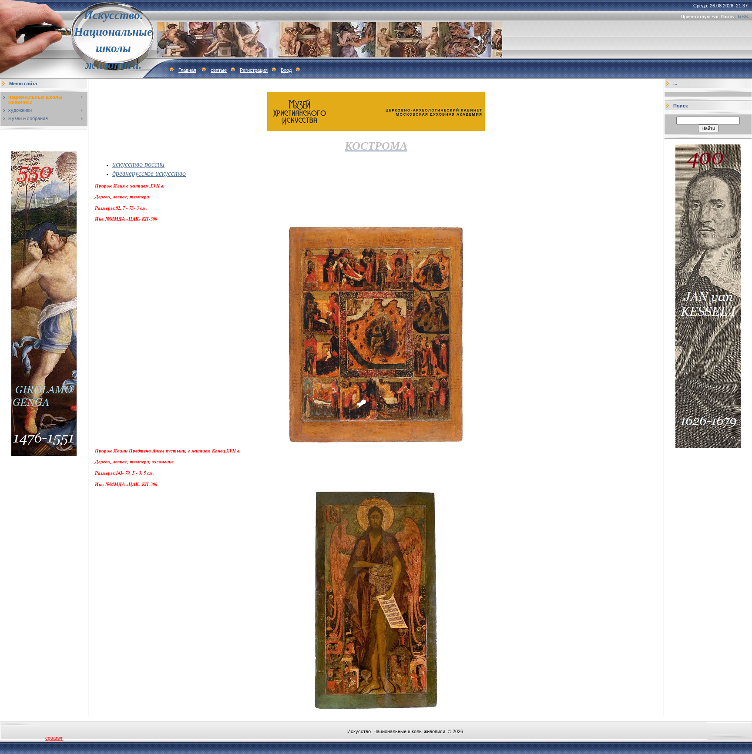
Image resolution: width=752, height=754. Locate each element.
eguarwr (54, 738)
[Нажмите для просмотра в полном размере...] (376, 440)
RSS (743, 16)
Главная (187, 70)
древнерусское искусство (149, 173)
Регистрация (254, 70)
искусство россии (138, 163)
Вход (286, 70)
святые (219, 70)
